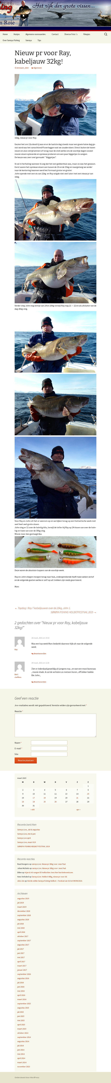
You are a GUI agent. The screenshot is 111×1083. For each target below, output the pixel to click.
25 (45, 801)
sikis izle (20, 881)
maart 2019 (21, 907)
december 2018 (23, 911)
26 (55, 801)
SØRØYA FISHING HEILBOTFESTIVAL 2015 (73, 612)
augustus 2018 (23, 919)
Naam (18, 742)
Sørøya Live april (24, 838)
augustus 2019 (23, 898)
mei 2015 (21, 1020)
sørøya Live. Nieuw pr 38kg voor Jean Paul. (49, 864)
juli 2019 (20, 902)
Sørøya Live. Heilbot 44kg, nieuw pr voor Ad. (49, 876)
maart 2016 (21, 999)
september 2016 (24, 974)
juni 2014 (20, 1050)
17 (34, 798)
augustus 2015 (23, 1008)
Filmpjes (86, 34)
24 (34, 801)
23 (23, 801)
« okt (33, 809)
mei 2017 (21, 957)
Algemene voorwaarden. (36, 34)
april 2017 (21, 961)
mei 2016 (21, 991)
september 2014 (24, 1037)
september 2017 (24, 940)
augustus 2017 (23, 944)
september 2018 (24, 915)
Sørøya (29, 40)
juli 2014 (20, 1045)
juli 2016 (20, 982)
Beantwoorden (40, 653)
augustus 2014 (23, 1041)
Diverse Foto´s (70, 34)
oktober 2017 (22, 936)
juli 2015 (20, 1012)
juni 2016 (20, 987)
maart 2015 (21, 1029)
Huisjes (17, 34)
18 (45, 798)
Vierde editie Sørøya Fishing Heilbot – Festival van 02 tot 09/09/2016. (54, 881)
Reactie (19, 711)
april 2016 (21, 995)
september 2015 (24, 1003)
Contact (55, 34)
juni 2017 (20, 953)
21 (77, 798)
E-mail (18, 748)
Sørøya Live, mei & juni (26, 834)
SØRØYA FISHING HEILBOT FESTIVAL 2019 (33, 846)
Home (5, 34)
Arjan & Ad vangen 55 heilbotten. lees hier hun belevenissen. (49, 872)
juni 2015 (20, 1016)
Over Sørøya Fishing (11, 40)
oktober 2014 (22, 1033)
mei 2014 (21, 1054)
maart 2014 (21, 1062)
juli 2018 (20, 923)
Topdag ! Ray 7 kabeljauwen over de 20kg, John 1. (43, 608)
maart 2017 (21, 966)
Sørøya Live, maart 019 (26, 842)
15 (88, 794)
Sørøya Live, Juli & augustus (28, 829)
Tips (39, 40)
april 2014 (21, 1058)
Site (16, 754)
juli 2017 (20, 949)
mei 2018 (21, 928)
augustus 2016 (23, 978)
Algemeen (37, 68)
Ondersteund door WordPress (27, 1077)
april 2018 (21, 932)
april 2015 (21, 1024)
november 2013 (23, 1066)
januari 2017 (22, 970)
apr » (78, 809)
